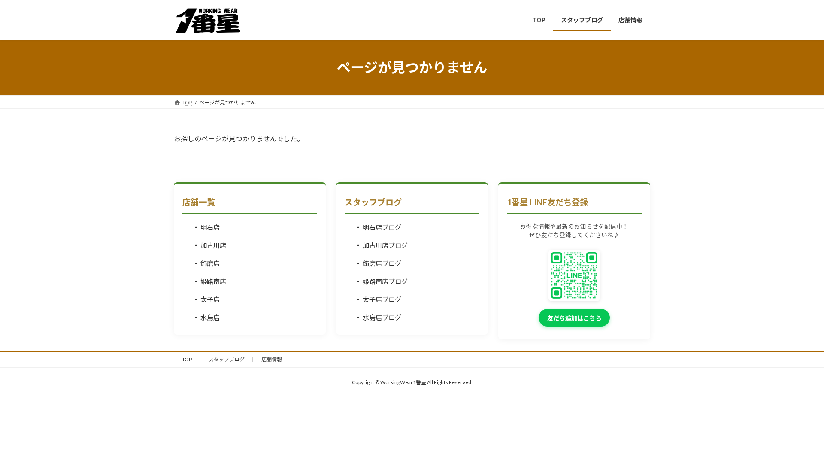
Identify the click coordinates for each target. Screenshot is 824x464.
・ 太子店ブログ (378, 299)
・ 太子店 (206, 299)
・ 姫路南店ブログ (381, 281)
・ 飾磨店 (206, 263)
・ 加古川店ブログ (381, 245)
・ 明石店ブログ (378, 227)
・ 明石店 (206, 227)
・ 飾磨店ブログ (378, 263)
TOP (187, 359)
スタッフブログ (227, 359)
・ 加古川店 (209, 245)
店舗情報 (271, 359)
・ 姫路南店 (209, 281)
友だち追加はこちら (574, 318)
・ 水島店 (206, 317)
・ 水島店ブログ (378, 317)
